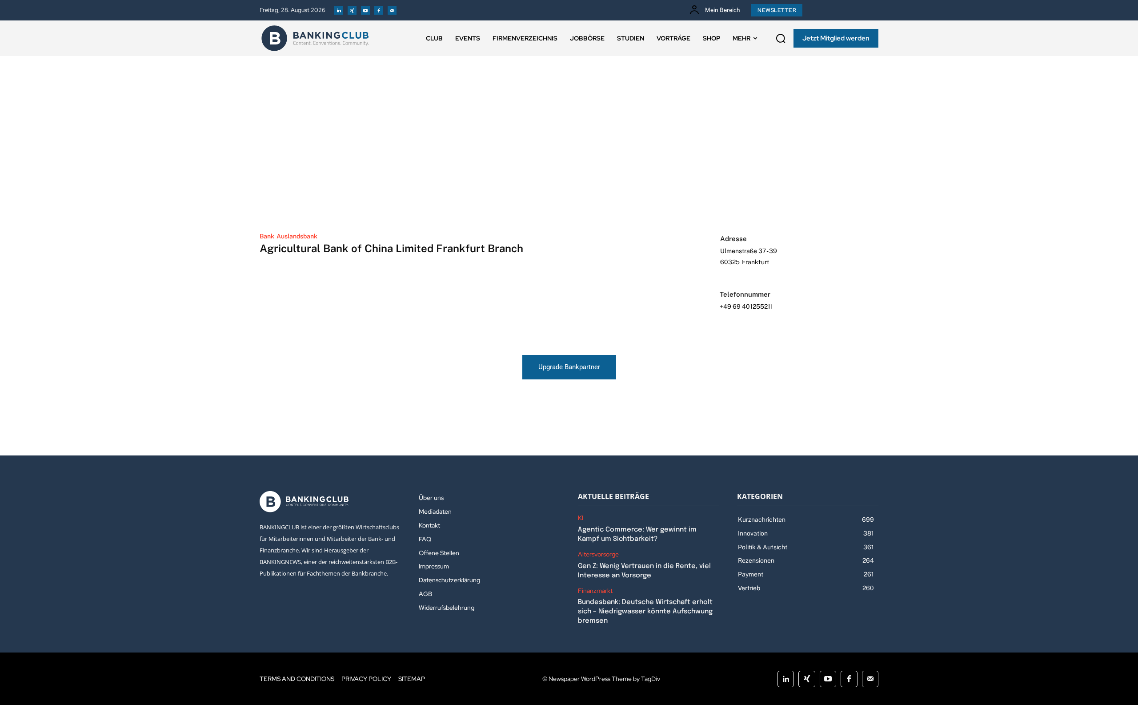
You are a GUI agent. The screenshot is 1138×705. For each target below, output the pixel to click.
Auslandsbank (296, 236)
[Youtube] (365, 10)
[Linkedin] (338, 10)
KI (580, 518)
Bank (267, 236)
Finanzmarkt (595, 591)
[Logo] (315, 38)
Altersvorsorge (598, 554)
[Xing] (352, 10)
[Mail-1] (392, 10)
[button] (780, 38)
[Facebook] (378, 10)
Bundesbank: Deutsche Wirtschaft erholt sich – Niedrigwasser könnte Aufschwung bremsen (645, 611)
